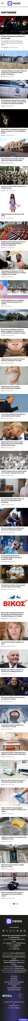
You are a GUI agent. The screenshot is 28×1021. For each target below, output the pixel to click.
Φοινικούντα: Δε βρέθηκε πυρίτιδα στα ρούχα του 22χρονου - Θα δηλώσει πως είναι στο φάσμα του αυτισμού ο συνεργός (13, 331)
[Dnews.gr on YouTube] (21, 930)
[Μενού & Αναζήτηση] (2, 3)
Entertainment (4, 47)
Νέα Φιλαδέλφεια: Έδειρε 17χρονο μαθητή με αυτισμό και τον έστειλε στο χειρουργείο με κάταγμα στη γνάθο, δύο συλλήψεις (13, 101)
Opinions (3, 646)
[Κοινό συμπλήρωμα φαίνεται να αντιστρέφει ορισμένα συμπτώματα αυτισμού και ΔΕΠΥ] (14, 544)
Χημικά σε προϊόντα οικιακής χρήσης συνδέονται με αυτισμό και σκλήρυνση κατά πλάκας (13, 809)
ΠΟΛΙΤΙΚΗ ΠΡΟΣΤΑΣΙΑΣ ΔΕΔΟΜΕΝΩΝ (14, 982)
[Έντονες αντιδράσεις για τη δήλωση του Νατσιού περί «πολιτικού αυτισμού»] (14, 517)
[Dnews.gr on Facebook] (3, 930)
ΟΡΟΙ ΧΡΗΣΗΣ (14, 980)
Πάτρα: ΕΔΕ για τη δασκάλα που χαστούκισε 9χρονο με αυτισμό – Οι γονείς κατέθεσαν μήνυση (14, 131)
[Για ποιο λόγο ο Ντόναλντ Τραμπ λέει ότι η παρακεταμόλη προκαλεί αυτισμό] (14, 403)
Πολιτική (3, 532)
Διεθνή (3, 218)
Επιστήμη (3, 561)
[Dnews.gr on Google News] (17, 930)
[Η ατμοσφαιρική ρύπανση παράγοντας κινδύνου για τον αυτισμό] (14, 714)
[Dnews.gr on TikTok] (14, 930)
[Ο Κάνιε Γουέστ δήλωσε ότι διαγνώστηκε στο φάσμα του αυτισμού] (14, 686)
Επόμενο (17, 904)
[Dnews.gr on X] (7, 930)
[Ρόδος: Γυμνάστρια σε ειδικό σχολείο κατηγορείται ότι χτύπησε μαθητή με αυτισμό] (14, 881)
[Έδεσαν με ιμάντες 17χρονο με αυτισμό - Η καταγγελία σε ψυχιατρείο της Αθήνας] (14, 769)
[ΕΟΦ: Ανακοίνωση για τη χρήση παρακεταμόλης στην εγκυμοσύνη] (14, 375)
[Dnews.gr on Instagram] (10, 930)
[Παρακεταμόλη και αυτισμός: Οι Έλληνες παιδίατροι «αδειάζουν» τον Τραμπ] (14, 348)
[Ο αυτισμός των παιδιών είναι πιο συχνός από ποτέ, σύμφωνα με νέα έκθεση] (14, 574)
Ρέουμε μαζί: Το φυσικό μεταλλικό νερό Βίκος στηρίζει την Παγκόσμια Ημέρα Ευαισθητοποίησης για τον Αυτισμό (12, 614)
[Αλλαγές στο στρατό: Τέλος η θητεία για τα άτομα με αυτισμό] (14, 175)
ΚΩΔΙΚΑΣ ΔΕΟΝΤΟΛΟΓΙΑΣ (14, 987)
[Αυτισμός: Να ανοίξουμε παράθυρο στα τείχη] (14, 631)
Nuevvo (18, 1007)
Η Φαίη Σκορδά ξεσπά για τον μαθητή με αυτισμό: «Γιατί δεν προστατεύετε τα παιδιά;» (12, 301)
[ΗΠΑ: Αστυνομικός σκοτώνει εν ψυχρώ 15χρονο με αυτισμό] (14, 854)
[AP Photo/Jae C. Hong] (14, 658)
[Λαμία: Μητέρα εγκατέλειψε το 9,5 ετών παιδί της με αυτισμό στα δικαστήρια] (14, 148)
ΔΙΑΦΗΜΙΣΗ (14, 978)
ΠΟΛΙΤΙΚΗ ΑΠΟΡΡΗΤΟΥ (14, 984)
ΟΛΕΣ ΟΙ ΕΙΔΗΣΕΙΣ (14, 927)
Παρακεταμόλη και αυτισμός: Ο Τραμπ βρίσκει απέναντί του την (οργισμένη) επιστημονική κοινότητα (12, 443)
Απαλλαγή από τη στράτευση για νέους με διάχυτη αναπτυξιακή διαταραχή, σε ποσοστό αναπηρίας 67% (13, 243)
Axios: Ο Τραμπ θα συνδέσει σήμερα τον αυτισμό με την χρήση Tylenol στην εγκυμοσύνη (12, 500)
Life (2, 306)
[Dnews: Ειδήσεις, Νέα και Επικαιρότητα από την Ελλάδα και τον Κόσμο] (14, 3)
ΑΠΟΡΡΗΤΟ (24, 1019)
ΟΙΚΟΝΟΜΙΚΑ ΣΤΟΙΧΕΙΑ (14, 989)
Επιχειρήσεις (4, 618)
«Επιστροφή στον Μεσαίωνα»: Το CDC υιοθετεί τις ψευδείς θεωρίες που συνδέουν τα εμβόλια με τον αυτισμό (13, 272)
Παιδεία (3, 135)
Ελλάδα (3, 76)
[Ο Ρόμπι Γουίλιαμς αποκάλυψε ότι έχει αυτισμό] (14, 25)
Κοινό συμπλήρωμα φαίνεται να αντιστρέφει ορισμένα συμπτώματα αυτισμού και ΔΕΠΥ (11, 557)
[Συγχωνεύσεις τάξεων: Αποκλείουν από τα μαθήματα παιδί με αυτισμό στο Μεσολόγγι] (14, 741)
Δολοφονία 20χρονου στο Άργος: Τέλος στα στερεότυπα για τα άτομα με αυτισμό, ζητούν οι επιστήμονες (14, 72)
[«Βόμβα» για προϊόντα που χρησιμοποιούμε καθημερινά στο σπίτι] (14, 826)
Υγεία (2, 363)
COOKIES (14, 986)
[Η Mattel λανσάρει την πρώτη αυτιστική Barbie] (14, 203)
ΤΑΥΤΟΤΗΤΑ (14, 976)
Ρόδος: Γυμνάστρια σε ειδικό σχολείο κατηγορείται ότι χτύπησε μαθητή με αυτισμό (12, 894)
